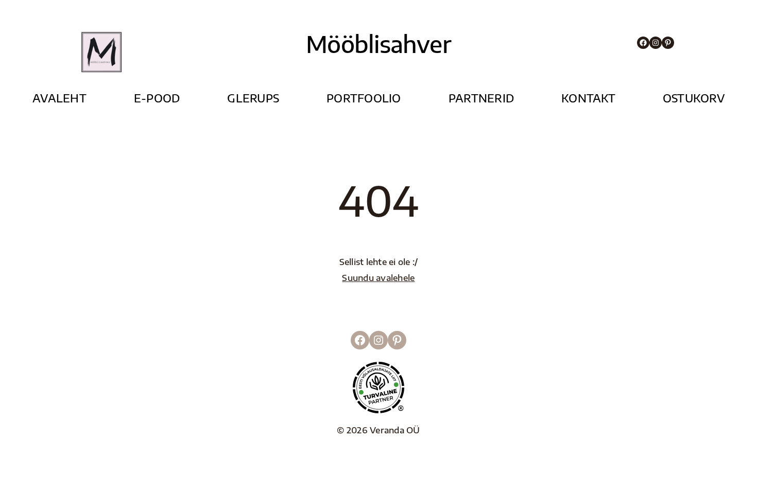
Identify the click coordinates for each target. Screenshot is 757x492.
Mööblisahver (378, 43)
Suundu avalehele (378, 277)
